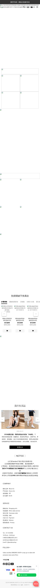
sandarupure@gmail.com (10, 540)
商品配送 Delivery (8, 520)
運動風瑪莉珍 (13, 302)
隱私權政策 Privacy (8, 522)
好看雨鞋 (4, 302)
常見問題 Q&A (7, 515)
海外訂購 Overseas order (10, 513)
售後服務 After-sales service (11, 511)
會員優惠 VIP (7, 493)
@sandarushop (11, 542)
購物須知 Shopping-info (10, 508)
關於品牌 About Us (8, 488)
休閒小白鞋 (30, 302)
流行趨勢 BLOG (7, 496)
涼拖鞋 (22, 302)
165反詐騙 (6, 559)
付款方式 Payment (8, 518)
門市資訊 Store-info (9, 491)
